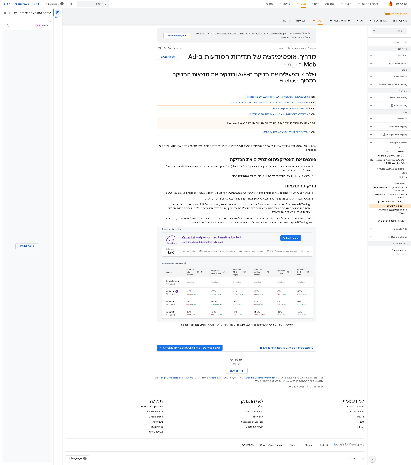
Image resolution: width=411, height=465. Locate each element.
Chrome (309, 445)
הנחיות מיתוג (156, 427)
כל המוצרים (248, 445)
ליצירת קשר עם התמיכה (151, 406)
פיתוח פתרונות (370, 3)
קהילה (286, 3)
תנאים (361, 458)
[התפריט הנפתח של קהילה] (279, 4)
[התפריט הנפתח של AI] (356, 21)
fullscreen (10, 13)
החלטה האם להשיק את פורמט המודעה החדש (285, 132)
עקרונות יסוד (380, 20)
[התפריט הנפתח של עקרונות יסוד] (369, 21)
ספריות (360, 421)
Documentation (395, 14)
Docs (303, 3)
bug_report (15, 13)
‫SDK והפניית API (356, 411)
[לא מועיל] (159, 48)
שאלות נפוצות (156, 432)
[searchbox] (389, 31)
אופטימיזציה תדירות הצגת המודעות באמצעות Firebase (277, 96)
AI (361, 20)
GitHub (360, 427)
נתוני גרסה (158, 421)
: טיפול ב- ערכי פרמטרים (287, 347)
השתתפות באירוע (254, 427)
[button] (392, 55)
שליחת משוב (168, 56)
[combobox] (93, 4)
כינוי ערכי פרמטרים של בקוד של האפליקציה (278, 114)
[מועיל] (164, 48)
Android (323, 445)
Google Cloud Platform (271, 445)
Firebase (312, 48)
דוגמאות (285, 20)
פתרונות (329, 3)
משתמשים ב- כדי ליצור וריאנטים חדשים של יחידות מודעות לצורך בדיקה (269, 102)
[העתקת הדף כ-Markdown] (290, 65)
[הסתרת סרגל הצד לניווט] (372, 459)
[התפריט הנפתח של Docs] (297, 4)
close (5, 13)
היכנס (7, 3)
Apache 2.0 (216, 377)
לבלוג (260, 406)
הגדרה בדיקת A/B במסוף (290, 108)
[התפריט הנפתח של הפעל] (341, 4)
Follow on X (257, 416)
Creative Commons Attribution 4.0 (262, 377)
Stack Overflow (155, 411)
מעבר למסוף (22, 3)
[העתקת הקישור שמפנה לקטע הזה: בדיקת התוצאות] (281, 186)
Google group (156, 416)
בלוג (36, 3)
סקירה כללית (400, 20)
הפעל (348, 3)
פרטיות (351, 458)
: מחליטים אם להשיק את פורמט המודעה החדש (189, 347)
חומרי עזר (301, 20)
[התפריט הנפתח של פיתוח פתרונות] (358, 4)
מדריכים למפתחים (355, 406)
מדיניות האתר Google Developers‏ (175, 377)
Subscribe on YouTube (252, 421)
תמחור (315, 3)
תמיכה (269, 3)
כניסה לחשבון (26, 246)
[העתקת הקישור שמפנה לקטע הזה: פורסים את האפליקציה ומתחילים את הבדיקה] (226, 160)
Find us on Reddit (254, 411)
